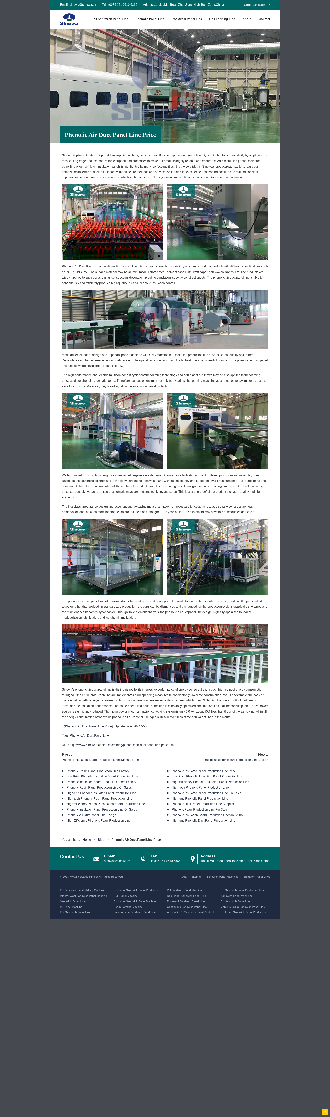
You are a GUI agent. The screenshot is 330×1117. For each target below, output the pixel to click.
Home (87, 839)
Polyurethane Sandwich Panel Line (135, 912)
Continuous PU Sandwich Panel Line (243, 906)
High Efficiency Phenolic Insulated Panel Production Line (210, 782)
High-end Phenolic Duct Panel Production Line (203, 820)
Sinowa (69, 19)
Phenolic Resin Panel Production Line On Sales (99, 787)
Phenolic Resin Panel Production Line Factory (98, 771)
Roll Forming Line (222, 19)
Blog (101, 839)
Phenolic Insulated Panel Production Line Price (204, 771)
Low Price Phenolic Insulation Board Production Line (102, 776)
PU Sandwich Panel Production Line (242, 890)
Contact (264, 19)
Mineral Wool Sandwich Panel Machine (83, 895)
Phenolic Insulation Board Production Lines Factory (101, 782)
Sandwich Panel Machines (222, 876)
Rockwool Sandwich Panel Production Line (139, 890)
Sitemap (196, 876)
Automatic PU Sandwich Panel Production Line (195, 912)
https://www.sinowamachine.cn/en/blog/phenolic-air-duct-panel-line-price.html (122, 745)
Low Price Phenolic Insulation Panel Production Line (207, 776)
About (246, 19)
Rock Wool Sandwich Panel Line (186, 895)
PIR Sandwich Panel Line (75, 912)
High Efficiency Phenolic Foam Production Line (99, 820)
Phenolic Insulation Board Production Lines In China (207, 815)
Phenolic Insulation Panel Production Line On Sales (102, 809)
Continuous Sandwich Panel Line (187, 906)
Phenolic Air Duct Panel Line (89, 735)
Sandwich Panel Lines (256, 876)
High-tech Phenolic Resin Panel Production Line (99, 798)
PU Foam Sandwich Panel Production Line (246, 912)
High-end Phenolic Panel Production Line (200, 798)
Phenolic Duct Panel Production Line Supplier (203, 804)
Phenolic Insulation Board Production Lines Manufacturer (100, 759)
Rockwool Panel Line (186, 19)
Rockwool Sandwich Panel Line (186, 901)
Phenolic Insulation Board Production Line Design (234, 759)
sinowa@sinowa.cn (83, 4)
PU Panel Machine (71, 906)
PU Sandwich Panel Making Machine (82, 890)
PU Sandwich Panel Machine (184, 890)
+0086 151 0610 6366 (122, 4)
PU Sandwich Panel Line (110, 19)
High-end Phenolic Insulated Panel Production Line (101, 793)
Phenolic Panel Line (149, 19)
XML (183, 876)
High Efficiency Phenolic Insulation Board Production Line (106, 804)
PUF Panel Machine (126, 895)
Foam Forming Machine (128, 906)
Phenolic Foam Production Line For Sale (199, 809)
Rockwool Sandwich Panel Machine (135, 901)
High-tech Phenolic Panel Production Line (200, 787)
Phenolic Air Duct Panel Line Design (91, 815)
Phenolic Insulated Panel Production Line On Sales (206, 793)
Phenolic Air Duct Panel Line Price (88, 726)
